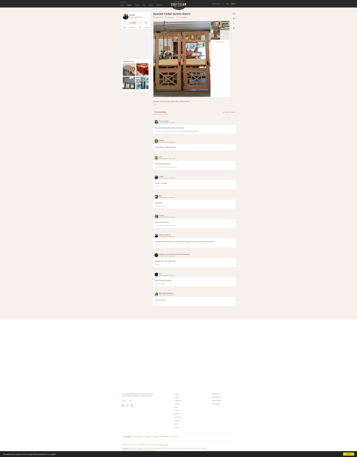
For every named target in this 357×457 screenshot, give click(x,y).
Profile (124, 27)
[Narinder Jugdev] (156, 122)
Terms (131, 400)
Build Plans (178, 417)
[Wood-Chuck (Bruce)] (156, 235)
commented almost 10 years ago (167, 122)
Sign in (233, 4)
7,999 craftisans (131, 394)
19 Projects (132, 27)
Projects (129, 5)
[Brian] (156, 197)
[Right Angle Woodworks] (156, 294)
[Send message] (146, 23)
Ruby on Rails (163, 445)
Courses (177, 420)
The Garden (155, 437)
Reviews (137, 5)
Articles (177, 427)
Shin (160, 274)
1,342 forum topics (146, 396)
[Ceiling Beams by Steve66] (129, 83)
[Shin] (156, 274)
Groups (177, 394)
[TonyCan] (156, 141)
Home (122, 5)
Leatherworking (216, 400)
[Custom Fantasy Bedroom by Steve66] (142, 83)
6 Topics (146, 27)
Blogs (143, 5)
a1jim (160, 157)
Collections (159, 5)
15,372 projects (126, 396)
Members (177, 414)
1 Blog (139, 27)
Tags (176, 424)
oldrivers (161, 215)
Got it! (349, 454)
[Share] (234, 23)
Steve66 (132, 61)
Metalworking (216, 404)
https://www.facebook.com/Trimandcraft (188, 131)
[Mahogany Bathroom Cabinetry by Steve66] (142, 69)
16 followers (139, 17)
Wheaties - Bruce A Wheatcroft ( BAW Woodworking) (174, 254)
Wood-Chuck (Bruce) (165, 235)
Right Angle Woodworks (166, 293)
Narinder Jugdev (164, 121)
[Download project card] (234, 28)
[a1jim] (156, 158)
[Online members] (227, 4)
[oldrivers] (156, 216)
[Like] (234, 14)
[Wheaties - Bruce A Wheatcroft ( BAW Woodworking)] (156, 255)
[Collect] (234, 18)
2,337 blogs (135, 396)
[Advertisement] (136, 44)
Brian (160, 196)
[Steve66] (126, 17)
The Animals (147, 437)
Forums (150, 5)
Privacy (124, 400)
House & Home (137, 437)
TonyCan (161, 140)
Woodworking (216, 394)
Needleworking (216, 397)
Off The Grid (164, 437)
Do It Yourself (173, 437)
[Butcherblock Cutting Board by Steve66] (129, 69)
